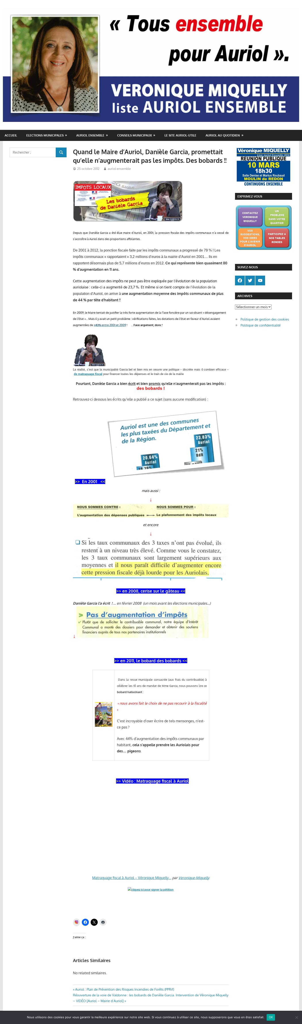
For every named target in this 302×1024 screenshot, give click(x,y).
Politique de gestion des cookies (265, 319)
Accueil (11, 135)
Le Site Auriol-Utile (180, 135)
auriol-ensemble (119, 169)
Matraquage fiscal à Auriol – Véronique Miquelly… (131, 878)
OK (271, 1017)
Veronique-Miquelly (193, 878)
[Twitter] (250, 280)
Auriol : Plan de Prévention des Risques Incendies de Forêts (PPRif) (124, 989)
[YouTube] (260, 280)
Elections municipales (45, 135)
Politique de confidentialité (261, 325)
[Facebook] (240, 280)
